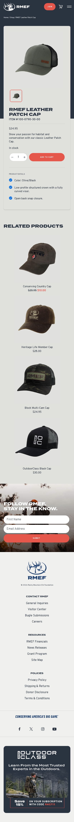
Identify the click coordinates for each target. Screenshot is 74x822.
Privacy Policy (37, 680)
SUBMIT (36, 538)
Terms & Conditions (37, 698)
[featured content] (37, 779)
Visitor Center (37, 609)
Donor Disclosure (37, 692)
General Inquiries (37, 603)
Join (49, 7)
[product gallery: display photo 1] (16, 96)
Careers (37, 622)
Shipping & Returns (37, 686)
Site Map (37, 660)
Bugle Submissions (37, 615)
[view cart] (60, 6)
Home (6, 17)
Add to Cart (47, 157)
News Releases (37, 648)
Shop (12, 17)
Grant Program (37, 654)
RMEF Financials (37, 642)
